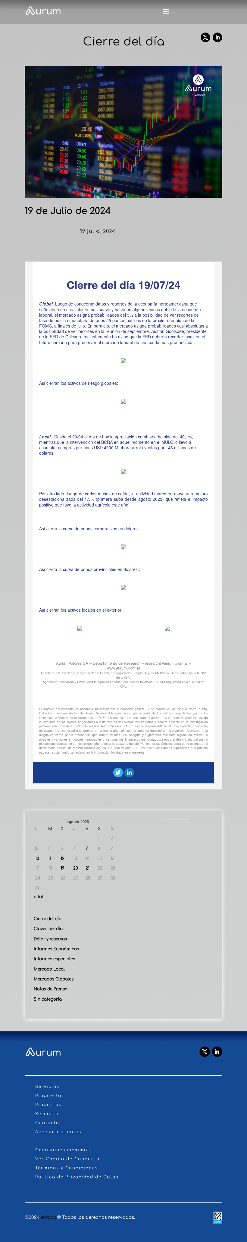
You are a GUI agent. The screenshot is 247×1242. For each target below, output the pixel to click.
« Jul (38, 897)
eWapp (49, 1217)
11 (49, 858)
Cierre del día (47, 919)
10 (37, 858)
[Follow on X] (205, 37)
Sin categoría (48, 999)
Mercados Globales (53, 979)
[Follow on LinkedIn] (217, 37)
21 (87, 868)
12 (62, 858)
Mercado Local (49, 969)
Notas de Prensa (50, 989)
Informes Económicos (56, 949)
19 (62, 868)
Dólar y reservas (50, 939)
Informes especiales (54, 959)
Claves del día (48, 929)
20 (75, 868)
